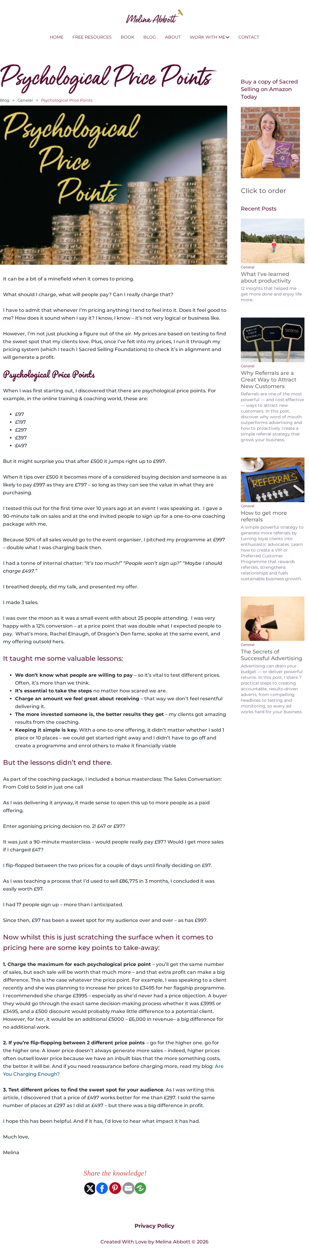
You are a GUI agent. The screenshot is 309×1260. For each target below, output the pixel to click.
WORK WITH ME (207, 37)
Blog (4, 100)
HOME (56, 37)
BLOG (149, 37)
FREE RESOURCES (92, 37)
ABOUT (173, 37)
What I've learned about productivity (266, 277)
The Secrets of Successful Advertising (271, 655)
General (25, 100)
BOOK (127, 37)
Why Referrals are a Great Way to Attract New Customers (268, 380)
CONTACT (248, 37)
